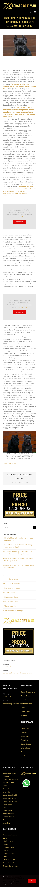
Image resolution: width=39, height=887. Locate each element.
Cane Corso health (10, 795)
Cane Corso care (9, 798)
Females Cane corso (12, 588)
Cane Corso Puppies (12, 584)
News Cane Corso (11, 602)
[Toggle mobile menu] (35, 12)
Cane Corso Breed (10, 463)
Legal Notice (22, 217)
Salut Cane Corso (9, 860)
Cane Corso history (10, 779)
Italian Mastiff (9, 593)
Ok (32, 881)
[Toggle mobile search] (31, 12)
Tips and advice (10, 606)
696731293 (7, 667)
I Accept (19, 222)
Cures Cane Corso (10, 863)
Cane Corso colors (10, 801)
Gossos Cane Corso (10, 866)
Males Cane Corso (11, 597)
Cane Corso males (28, 692)
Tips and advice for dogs (13, 611)
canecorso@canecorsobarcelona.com (17, 673)
